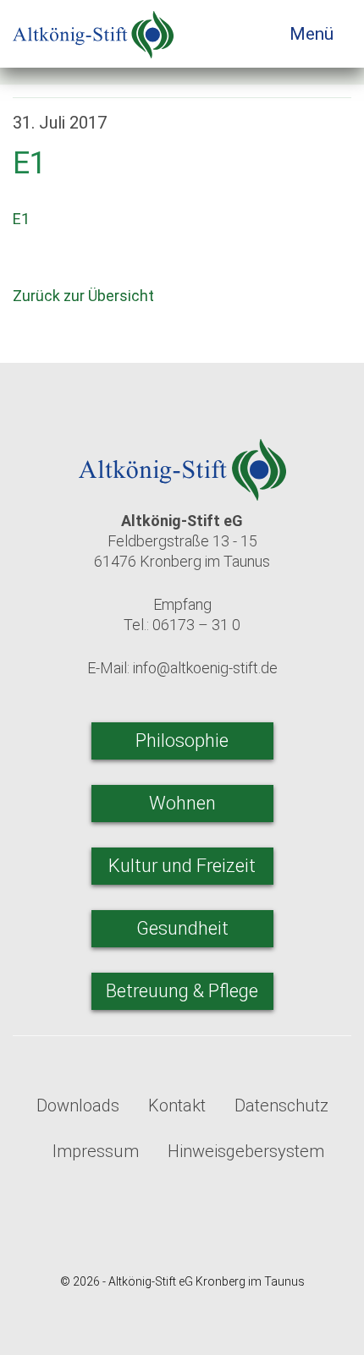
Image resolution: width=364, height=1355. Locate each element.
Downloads (77, 1105)
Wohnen (182, 803)
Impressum (95, 1151)
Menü (314, 34)
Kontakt (177, 1105)
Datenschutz (281, 1105)
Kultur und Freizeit (182, 865)
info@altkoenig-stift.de (205, 668)
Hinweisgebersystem (246, 1151)
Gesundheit (182, 928)
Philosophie (182, 740)
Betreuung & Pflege (182, 990)
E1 (21, 219)
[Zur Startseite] (93, 29)
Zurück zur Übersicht (85, 295)
